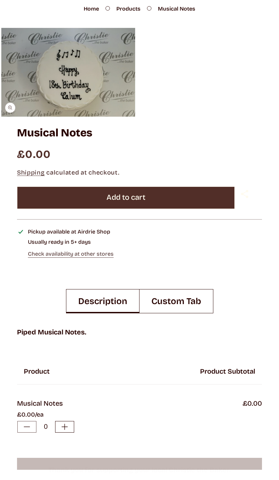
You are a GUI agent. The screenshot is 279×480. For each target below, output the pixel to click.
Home (91, 8)
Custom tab (176, 301)
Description (102, 301)
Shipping (31, 172)
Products (128, 8)
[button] (245, 193)
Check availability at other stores (71, 254)
